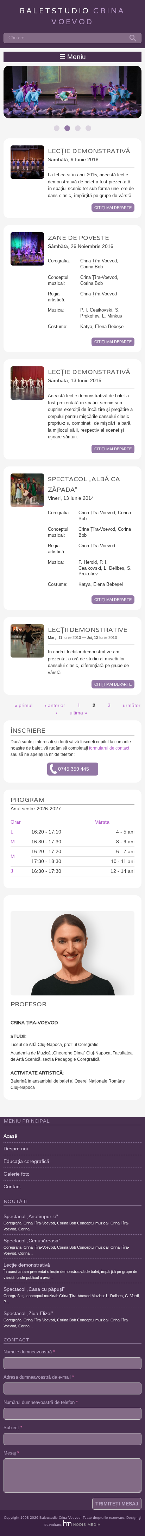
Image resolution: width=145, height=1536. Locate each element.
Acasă (10, 1136)
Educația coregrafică (26, 1161)
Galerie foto (17, 1174)
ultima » (78, 712)
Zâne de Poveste (78, 238)
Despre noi (16, 1148)
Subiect (13, 1427)
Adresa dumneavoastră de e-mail (39, 1377)
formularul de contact (109, 748)
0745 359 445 (73, 769)
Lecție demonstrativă (89, 151)
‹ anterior (55, 705)
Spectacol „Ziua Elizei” (28, 1313)
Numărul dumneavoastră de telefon (41, 1402)
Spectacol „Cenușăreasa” (32, 1240)
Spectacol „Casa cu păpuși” (34, 1289)
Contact (12, 1186)
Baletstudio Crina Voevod (60, 1517)
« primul (23, 705)
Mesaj (11, 1453)
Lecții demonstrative (87, 630)
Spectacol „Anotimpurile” (31, 1216)
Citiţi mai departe (113, 207)
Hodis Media (87, 1525)
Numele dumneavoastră (29, 1351)
